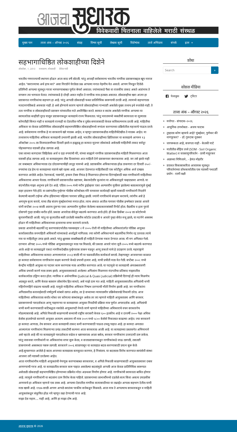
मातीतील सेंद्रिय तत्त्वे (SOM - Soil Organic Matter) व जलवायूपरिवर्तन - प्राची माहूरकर (191, 151)
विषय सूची (96, 43)
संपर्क (174, 43)
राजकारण (43, 68)
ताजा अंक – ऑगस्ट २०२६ (55, 43)
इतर (187, 43)
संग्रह (79, 43)
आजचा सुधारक (26, 426)
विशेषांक (135, 43)
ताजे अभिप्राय (155, 43)
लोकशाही (52, 68)
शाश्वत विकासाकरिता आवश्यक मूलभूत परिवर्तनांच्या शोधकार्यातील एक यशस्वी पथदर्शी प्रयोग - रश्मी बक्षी (192, 169)
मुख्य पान (27, 43)
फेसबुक (174, 96)
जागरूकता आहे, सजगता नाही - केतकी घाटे (190, 143)
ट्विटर (192, 96)
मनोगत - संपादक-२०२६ (180, 121)
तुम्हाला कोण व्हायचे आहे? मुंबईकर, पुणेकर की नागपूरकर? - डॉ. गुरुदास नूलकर (192, 135)
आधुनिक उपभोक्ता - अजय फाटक (185, 127)
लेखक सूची (116, 43)
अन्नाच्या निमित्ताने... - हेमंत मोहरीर (185, 159)
